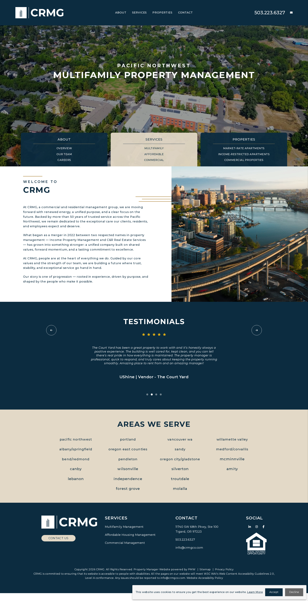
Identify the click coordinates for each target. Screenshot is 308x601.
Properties (162, 12)
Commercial (154, 160)
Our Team (64, 154)
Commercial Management (125, 543)
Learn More (255, 592)
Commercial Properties (243, 160)
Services (139, 12)
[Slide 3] (156, 394)
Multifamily (154, 148)
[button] (289, 13)
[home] (39, 12)
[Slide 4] (161, 394)
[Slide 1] (147, 394)
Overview (64, 148)
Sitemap (205, 569)
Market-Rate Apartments (244, 148)
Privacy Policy (224, 569)
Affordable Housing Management (130, 535)
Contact (185, 12)
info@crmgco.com (189, 547)
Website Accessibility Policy (205, 577)
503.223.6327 (269, 13)
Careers (64, 160)
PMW (191, 569)
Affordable (154, 154)
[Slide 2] (152, 394)
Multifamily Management (124, 527)
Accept (273, 592)
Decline (294, 592)
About (120, 12)
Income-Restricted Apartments (244, 154)
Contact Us (58, 538)
